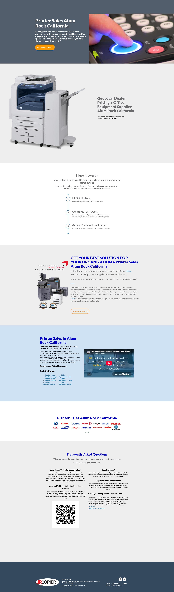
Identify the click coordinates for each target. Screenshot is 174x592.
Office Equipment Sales (49, 383)
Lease (128, 271)
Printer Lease (50, 375)
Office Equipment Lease (65, 376)
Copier (73, 299)
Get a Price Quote (45, 47)
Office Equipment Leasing (65, 379)
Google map (101, 508)
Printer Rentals (50, 380)
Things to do (92, 508)
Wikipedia (92, 506)
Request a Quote (80, 311)
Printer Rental (50, 378)
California (77, 583)
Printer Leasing (50, 377)
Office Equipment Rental (65, 383)
